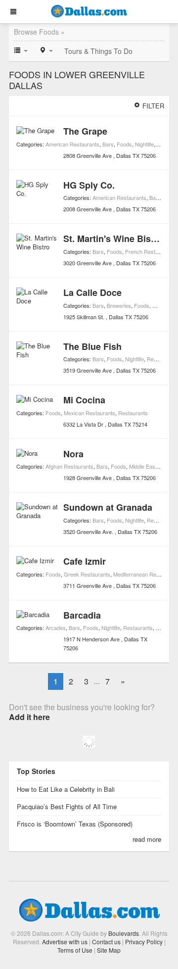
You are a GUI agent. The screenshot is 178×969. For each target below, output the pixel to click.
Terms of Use (74, 950)
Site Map (109, 950)
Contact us (106, 941)
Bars (108, 144)
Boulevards (123, 933)
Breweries (119, 305)
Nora (73, 453)
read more (147, 839)
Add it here (29, 717)
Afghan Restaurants (69, 466)
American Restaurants (72, 144)
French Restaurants (149, 251)
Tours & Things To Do (98, 51)
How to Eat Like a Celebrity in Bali (66, 789)
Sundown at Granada (107, 507)
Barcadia (82, 615)
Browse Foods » (39, 32)
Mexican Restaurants (89, 413)
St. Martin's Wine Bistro (113, 238)
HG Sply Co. (89, 185)
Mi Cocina (84, 399)
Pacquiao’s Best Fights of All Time (67, 806)
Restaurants (133, 413)
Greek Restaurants (87, 574)
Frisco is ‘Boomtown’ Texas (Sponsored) (75, 823)
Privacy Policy (144, 941)
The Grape (85, 131)
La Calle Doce (92, 292)
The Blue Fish (92, 346)
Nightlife (144, 144)
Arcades (55, 627)
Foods (124, 144)
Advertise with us (65, 941)
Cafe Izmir (84, 561)
